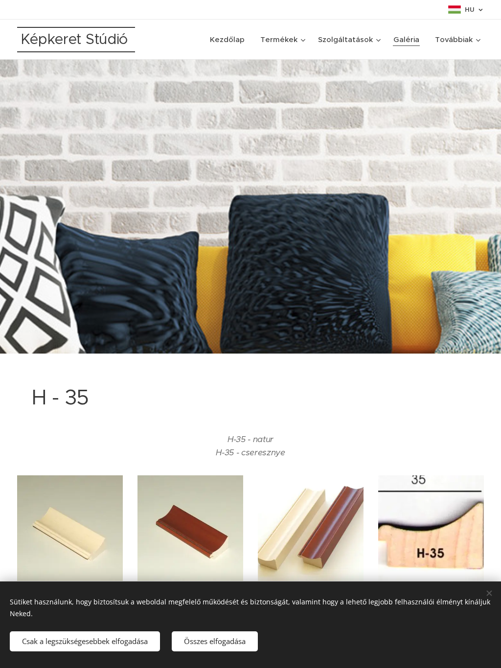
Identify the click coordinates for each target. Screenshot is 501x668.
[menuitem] (229, 39)
